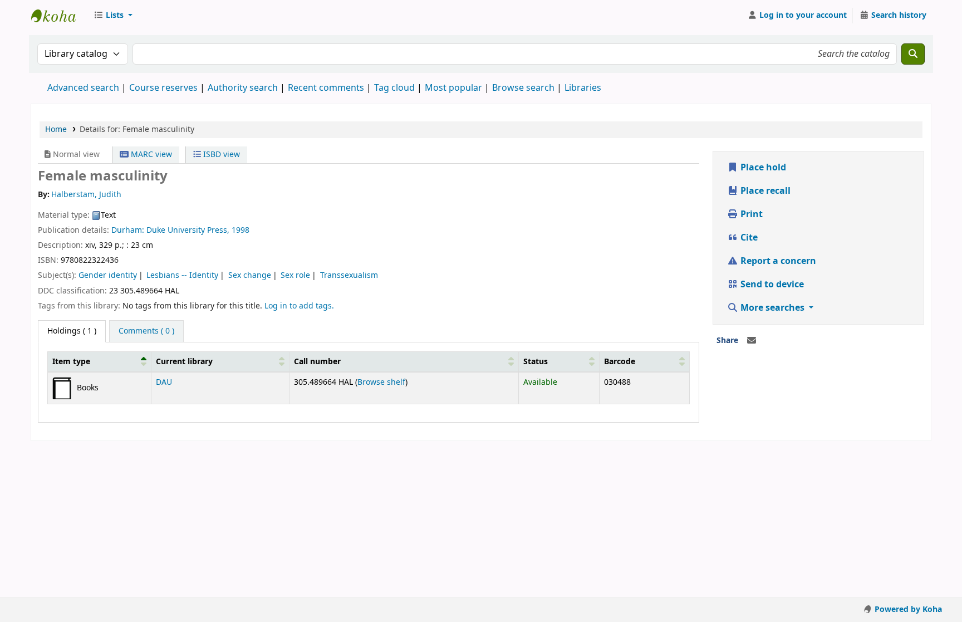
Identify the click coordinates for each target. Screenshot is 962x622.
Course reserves (163, 88)
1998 (240, 230)
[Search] (913, 54)
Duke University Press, (189, 230)
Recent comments (326, 88)
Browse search (523, 88)
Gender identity (107, 275)
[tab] (146, 331)
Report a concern (777, 261)
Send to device (771, 284)
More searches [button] (772, 308)
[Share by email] (751, 340)
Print (750, 214)
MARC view (150, 154)
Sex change (249, 275)
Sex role (295, 275)
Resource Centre (59, 15)
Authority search (243, 88)
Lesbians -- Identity (182, 275)
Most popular (453, 88)
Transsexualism (349, 275)
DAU (164, 382)
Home (56, 129)
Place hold (762, 167)
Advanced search (83, 88)
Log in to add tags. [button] (299, 306)
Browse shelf (381, 382)
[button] (113, 15)
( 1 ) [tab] (71, 331)
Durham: (128, 230)
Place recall (764, 191)
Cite (748, 237)
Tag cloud (394, 88)
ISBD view (220, 154)
